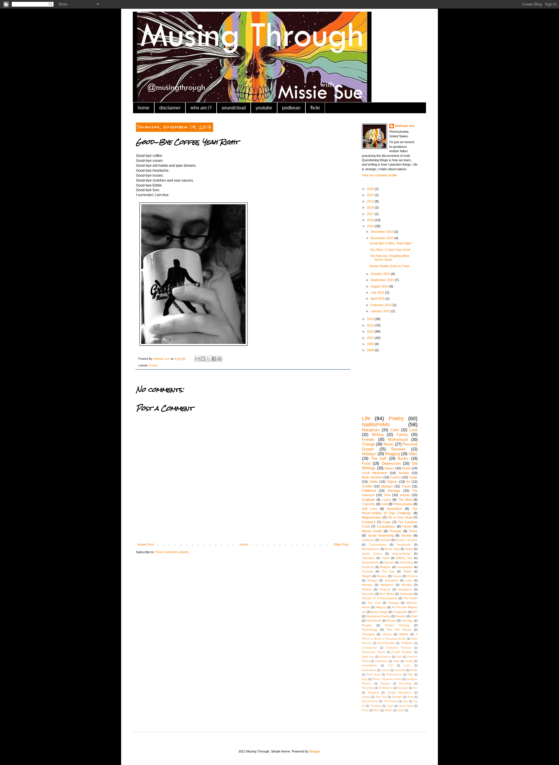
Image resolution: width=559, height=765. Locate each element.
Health (409, 661)
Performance (394, 674)
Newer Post (145, 544)
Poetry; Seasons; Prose (386, 679)
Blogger (314, 751)
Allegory (380, 607)
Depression (391, 463)
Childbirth (407, 643)
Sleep (409, 549)
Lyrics (386, 499)
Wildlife (403, 634)
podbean (291, 107)
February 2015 (381, 305)
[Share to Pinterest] (219, 359)
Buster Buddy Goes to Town (390, 266)
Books (403, 458)
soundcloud (234, 107)
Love (413, 430)
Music (389, 444)
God (384, 504)
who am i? (201, 107)
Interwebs (391, 580)
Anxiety (404, 473)
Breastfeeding (386, 643)
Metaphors (371, 430)
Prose (413, 531)
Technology (369, 629)
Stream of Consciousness (379, 598)
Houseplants (369, 665)
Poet (364, 679)
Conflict (367, 486)
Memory (367, 584)
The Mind (405, 499)
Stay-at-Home (401, 553)
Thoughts (368, 634)
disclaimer (170, 107)
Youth (400, 710)
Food (366, 463)
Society (406, 535)
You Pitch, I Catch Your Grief (390, 249)
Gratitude (368, 499)
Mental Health (372, 531)
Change (368, 444)
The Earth (411, 598)
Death (406, 468)
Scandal (403, 687)
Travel (406, 486)
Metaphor (387, 584)
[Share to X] (208, 359)
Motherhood (398, 439)
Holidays (369, 454)
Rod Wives (387, 593)
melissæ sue (404, 125)
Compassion (369, 647)
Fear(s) (395, 477)
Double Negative (402, 652)
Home (244, 544)
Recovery (368, 593)
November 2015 (382, 238)
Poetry (153, 365)
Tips (405, 701)
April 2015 (378, 298)
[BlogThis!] (203, 359)
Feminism (369, 522)
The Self (379, 458)
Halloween (381, 661)
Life (366, 418)
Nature (389, 468)
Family (402, 434)
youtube (264, 107)
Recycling (368, 687)
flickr (315, 107)
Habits (373, 481)
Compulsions (386, 526)
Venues (405, 495)
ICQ (390, 665)
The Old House (399, 629)
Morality (406, 584)
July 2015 (378, 292)
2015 (371, 226)
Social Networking (381, 535)
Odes (413, 454)
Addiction (368, 540)
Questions (405, 589)
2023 (371, 189)
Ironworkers (369, 670)
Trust (390, 705)
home (143, 107)
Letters (385, 670)
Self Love (369, 508)
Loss (409, 580)
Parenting (406, 562)
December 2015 (382, 231)
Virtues (387, 634)
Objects (392, 481)
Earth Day (368, 656)
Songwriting (405, 567)
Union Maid (406, 705)
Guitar (386, 522)
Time (387, 495)
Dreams (401, 616)
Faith (399, 656)
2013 (371, 325)
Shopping (373, 692)
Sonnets (367, 571)
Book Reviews (372, 477)
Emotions (385, 656)
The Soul (374, 602)
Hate (396, 661)
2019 (371, 201)
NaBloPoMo (376, 424)
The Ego (388, 571)
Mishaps (387, 486)
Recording (405, 683)
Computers (400, 611)
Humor (407, 526)
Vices (365, 710)
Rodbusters (386, 687)
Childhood (369, 490)
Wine (377, 710)
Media (414, 670)
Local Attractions (374, 473)
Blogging (392, 454)
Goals (413, 477)
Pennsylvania (402, 504)
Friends (368, 439)
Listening (400, 670)
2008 (371, 350)
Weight (366, 576)
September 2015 (383, 280)
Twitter (407, 571)
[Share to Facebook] (214, 359)
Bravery (382, 576)
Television (368, 558)
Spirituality (406, 593)
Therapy (393, 602)
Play (410, 674)
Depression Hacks (373, 652)
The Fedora (390, 701)
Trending (376, 705)
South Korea (372, 553)
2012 (371, 331)
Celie (394, 430)
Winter (388, 710)
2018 (371, 207)
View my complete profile (379, 175)
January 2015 (381, 311)
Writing (377, 434)
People (367, 625)
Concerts (368, 504)
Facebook (403, 544)
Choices (412, 576)
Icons (407, 665)
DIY (415, 611)
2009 (371, 344)
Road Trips (392, 549)
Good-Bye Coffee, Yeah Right (390, 243)
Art (408, 481)
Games (389, 562)
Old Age (407, 620)
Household (374, 620)
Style (410, 696)
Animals (385, 540)
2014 (371, 319)
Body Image (379, 611)
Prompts (395, 531)
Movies (391, 620)
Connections (377, 544)
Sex (415, 687)
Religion (385, 567)
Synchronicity (370, 701)
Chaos (396, 576)
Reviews (398, 449)
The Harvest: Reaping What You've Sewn (389, 257)
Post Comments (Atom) (172, 552)
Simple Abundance (400, 692)
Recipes (385, 683)
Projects (384, 589)
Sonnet (366, 696)
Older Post (341, 544)
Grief (414, 616)
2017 (371, 214)
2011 (371, 338)
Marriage (394, 490)
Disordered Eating (378, 616)
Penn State (374, 674)
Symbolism (394, 508)
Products (368, 567)
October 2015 (381, 274)
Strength (397, 696)
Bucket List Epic (407, 540)
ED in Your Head (400, 517)
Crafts (386, 558)
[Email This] (197, 359)
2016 (371, 220)
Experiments (370, 562)
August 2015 (380, 286)
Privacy (367, 589)
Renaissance (370, 549)
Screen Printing (397, 625)
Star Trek (381, 696)
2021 (371, 195)
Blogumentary (371, 517)
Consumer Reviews (399, 647)
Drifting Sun (404, 558)
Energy (372, 580)
